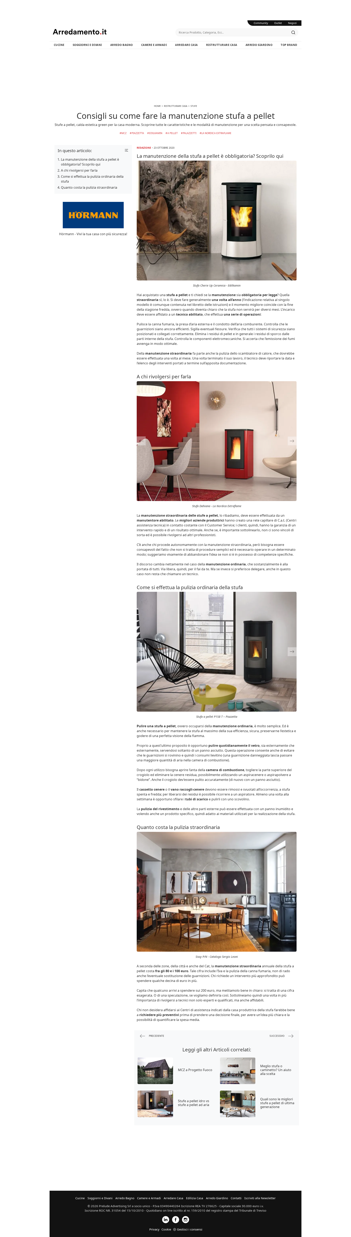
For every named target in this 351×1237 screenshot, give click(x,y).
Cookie (166, 1229)
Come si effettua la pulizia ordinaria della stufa (92, 179)
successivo (277, 1036)
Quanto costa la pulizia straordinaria (89, 187)
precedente (156, 1036)
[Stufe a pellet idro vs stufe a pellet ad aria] (155, 1104)
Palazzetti (189, 133)
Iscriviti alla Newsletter (260, 1198)
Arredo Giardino (259, 45)
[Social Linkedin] (165, 1219)
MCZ (124, 133)
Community (261, 23)
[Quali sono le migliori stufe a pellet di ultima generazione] (238, 1104)
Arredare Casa (186, 45)
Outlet (278, 23)
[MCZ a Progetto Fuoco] (155, 1070)
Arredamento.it (114, 32)
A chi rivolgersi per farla (79, 170)
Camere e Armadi (154, 45)
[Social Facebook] (175, 1219)
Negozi (292, 23)
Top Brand (289, 45)
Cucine (59, 45)
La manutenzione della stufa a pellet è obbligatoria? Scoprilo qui (90, 162)
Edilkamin (155, 133)
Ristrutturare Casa (221, 45)
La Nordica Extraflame (216, 133)
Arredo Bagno (121, 45)
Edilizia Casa (194, 1198)
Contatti (236, 1198)
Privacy (154, 1229)
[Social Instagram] (185, 1219)
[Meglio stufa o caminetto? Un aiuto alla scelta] (238, 1070)
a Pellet (172, 133)
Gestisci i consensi (189, 1229)
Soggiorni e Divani (87, 45)
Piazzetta (138, 133)
